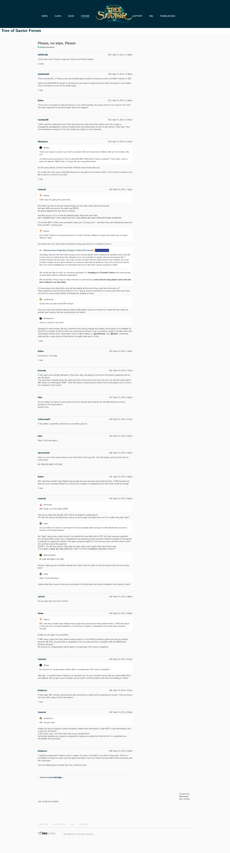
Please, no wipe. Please (57, 43)
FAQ (151, 16)
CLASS (58, 16)
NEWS (45, 16)
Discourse (183, 796)
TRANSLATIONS (167, 16)
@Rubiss (114, 334)
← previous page (45, 777)
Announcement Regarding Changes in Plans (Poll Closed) (68, 250)
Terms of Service (107, 796)
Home (44, 796)
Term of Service (59, 824)
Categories (61, 796)
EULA (72, 824)
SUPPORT (137, 16)
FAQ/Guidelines (82, 796)
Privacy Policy (167, 796)
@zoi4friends (99, 334)
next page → (58, 777)
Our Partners (84, 824)
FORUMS (85, 16)
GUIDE (71, 16)
